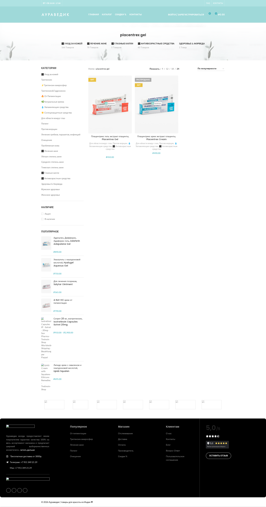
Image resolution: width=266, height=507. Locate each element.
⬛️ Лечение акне (49, 151)
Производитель (125, 450)
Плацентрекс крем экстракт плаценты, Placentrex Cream (156, 138)
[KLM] (212, 404)
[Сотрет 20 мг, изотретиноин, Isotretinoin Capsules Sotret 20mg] (46, 338)
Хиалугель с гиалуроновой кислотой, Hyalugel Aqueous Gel (67, 262)
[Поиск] (161, 15)
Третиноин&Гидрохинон (53, 90)
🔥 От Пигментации (51, 96)
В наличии (50, 219)
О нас (169, 433)
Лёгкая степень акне (51, 156)
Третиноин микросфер (81, 439)
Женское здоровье (50, 194)
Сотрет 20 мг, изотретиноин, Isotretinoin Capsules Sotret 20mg (68, 321)
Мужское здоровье (50, 189)
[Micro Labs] (159, 404)
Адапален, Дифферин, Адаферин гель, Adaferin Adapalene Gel (67, 240)
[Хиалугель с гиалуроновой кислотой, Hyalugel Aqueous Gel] (46, 266)
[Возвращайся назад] (116, 35)
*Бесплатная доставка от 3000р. (26, 456)
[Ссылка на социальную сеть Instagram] (190, 3)
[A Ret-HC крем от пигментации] (46, 305)
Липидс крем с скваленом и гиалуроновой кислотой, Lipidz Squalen (67, 368)
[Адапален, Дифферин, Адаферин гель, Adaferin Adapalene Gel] (46, 244)
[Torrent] (107, 404)
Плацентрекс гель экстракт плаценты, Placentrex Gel (110, 138)
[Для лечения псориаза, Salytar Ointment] (46, 287)
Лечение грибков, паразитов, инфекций (60, 134)
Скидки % (122, 456)
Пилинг (44, 123)
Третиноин (46, 79)
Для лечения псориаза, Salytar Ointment (65, 283)
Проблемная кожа (50, 145)
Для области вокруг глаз (53, 118)
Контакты (170, 439)
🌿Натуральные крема (52, 101)
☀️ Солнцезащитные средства (56, 112)
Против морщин (49, 129)
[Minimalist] (133, 404)
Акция (48, 213)
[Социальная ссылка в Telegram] (201, 3)
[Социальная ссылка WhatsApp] (194, 3)
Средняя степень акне (52, 162)
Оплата (122, 444)
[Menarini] (185, 404)
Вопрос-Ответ (173, 450)
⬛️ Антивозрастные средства (55, 178)
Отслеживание (125, 433)
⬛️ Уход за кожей (49, 74)
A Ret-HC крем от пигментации (63, 302)
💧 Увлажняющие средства (55, 107)
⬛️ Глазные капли (50, 172)
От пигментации (78, 433)
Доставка (122, 439)
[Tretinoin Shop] (80, 404)
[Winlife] (54, 404)
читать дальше (27, 450)
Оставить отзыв (218, 455)
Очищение (46, 140)
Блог (168, 444)
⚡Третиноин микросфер (54, 85)
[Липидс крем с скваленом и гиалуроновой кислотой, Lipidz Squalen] (46, 377)
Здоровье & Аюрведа (51, 184)
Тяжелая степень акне (52, 167)
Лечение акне (77, 444)
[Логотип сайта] (55, 14)
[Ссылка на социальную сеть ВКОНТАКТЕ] (197, 3)
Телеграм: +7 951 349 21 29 (23, 462)
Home (91, 68)
